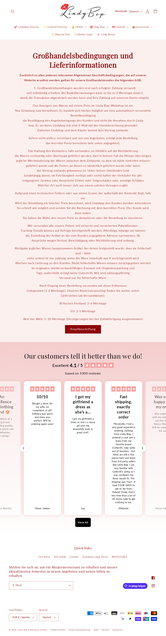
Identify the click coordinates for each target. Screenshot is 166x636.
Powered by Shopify (37, 630)
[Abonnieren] (69, 585)
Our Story (44, 556)
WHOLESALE (119, 556)
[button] (13, 11)
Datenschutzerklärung (79, 630)
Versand (105, 630)
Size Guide (60, 556)
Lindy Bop (22, 630)
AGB (96, 630)
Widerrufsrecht (58, 630)
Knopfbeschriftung (83, 329)
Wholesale (121, 11)
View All (83, 522)
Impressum (118, 630)
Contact (74, 556)
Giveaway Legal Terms (95, 556)
